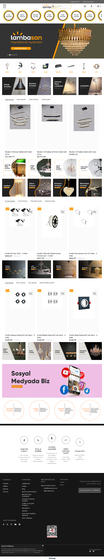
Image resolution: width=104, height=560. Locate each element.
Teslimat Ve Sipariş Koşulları (28, 500)
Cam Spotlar (9, 283)
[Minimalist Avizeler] (90, 188)
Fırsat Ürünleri (22, 201)
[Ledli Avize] (39, 168)
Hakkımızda (26, 483)
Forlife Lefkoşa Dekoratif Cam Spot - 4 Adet (20, 336)
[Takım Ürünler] (39, 188)
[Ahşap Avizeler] (13, 86)
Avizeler (5, 483)
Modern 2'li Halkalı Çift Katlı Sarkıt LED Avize (20, 153)
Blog (23, 489)
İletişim (24, 486)
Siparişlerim (26, 508)
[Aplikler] (13, 188)
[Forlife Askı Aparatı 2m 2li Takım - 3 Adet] (84, 228)
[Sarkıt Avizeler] (39, 351)
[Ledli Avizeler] (39, 269)
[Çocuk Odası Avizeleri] (64, 168)
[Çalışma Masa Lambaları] (64, 86)
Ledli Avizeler (9, 99)
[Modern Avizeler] (13, 269)
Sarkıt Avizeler (33, 99)
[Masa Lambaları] (13, 168)
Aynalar (5, 489)
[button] (8, 54)
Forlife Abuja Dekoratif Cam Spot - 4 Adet (83, 336)
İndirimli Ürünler (50, 201)
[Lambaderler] (90, 86)
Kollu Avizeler (21, 99)
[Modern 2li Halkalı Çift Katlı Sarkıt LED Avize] (20, 127)
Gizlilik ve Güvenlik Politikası (28, 504)
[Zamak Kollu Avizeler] (13, 351)
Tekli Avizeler (46, 99)
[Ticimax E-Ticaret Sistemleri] (52, 558)
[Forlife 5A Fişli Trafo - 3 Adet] (20, 228)
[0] (98, 6)
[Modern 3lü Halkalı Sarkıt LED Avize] (84, 127)
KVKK (61, 485)
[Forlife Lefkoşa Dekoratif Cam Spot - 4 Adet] (20, 310)
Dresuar (5, 492)
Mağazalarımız (75, 1)
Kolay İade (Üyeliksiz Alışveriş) (29, 514)
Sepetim (24, 511)
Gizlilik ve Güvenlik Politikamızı (24, 552)
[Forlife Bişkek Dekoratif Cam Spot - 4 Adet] (52, 310)
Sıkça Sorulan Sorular (48, 485)
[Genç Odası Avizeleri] (90, 168)
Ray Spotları (33, 283)
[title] (13, 410)
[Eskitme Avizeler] (39, 86)
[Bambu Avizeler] (64, 269)
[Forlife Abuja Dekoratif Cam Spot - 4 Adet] (84, 310)
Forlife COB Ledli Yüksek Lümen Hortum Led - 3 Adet (49, 254)
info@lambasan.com (50, 488)
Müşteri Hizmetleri (88, 1)
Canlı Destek (64, 479)
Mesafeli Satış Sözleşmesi (26, 495)
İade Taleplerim (27, 518)
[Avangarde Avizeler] (90, 351)
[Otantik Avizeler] (64, 351)
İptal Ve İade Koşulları (29, 492)
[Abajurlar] (90, 269)
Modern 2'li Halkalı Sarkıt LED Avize (50, 152)
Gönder (96, 490)
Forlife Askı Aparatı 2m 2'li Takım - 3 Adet (83, 254)
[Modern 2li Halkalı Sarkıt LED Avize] (52, 127)
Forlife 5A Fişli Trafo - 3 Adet (16, 253)
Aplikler (5, 486)
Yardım (62, 482)
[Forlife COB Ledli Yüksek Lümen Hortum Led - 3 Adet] (52, 228)
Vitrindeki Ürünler (36, 201)
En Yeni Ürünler (10, 201)
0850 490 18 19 (49, 491)
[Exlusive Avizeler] (64, 188)
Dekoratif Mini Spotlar (47, 283)
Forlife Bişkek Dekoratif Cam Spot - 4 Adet (51, 336)
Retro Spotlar (20, 283)
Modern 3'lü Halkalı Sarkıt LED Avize (83, 152)
